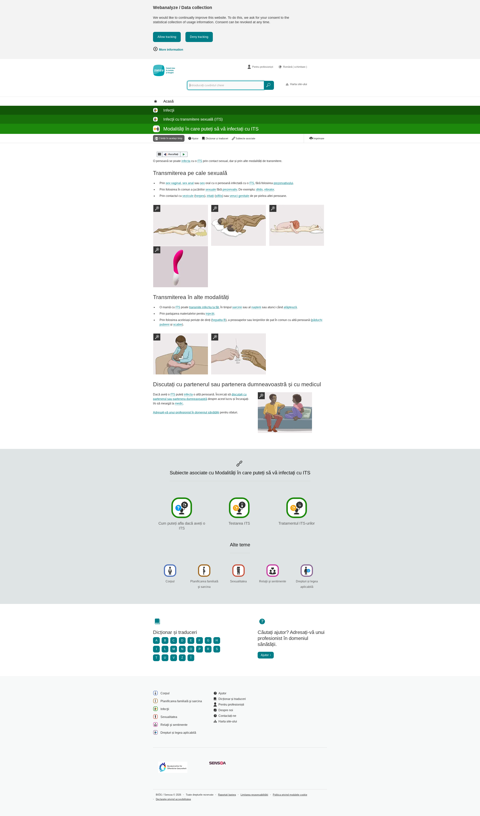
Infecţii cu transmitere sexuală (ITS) (193, 119)
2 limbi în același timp (170, 138)
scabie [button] (177, 324)
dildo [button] (259, 189)
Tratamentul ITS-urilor (296, 523)
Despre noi (225, 710)
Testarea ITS (239, 523)
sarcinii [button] (237, 307)
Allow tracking (167, 36)
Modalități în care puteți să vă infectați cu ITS (211, 129)
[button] (172, 154)
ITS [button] (199, 161)
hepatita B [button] (219, 320)
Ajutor (195, 138)
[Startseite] (164, 70)
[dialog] (182, 225)
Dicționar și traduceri (217, 138)
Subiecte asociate (245, 138)
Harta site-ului (298, 84)
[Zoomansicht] (285, 412)
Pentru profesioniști (262, 66)
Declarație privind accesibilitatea (173, 799)
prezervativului (283, 183)
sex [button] (202, 183)
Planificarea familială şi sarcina (181, 701)
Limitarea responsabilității (254, 794)
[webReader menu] (159, 154)
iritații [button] (210, 195)
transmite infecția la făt (204, 307)
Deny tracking (199, 36)
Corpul (170, 581)
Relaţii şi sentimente (272, 581)
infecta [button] (186, 161)
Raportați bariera (227, 794)
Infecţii (168, 110)
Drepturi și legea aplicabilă (178, 732)
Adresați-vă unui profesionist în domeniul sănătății (186, 412)
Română (295, 66)
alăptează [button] (290, 307)
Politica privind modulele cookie (290, 794)
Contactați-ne (227, 715)
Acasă (168, 101)
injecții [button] (210, 313)
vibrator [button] (269, 189)
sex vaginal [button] (173, 183)
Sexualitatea (238, 581)
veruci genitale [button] (239, 195)
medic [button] (179, 403)
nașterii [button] (256, 307)
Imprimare (318, 138)
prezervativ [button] (230, 189)
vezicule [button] (188, 195)
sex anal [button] (188, 183)
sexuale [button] (211, 189)
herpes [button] (199, 195)
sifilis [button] (219, 195)
